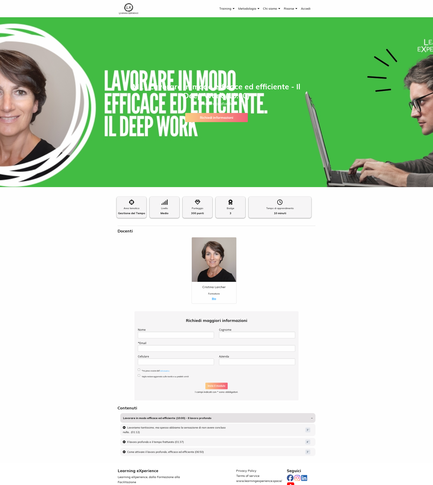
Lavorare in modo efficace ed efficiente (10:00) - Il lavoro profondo (167, 418)
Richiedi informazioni (216, 117)
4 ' (308, 442)
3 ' (308, 429)
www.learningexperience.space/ (259, 481)
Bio (214, 298)
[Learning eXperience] (128, 8)
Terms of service (247, 476)
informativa (164, 371)
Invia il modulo (216, 385)
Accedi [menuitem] (306, 8)
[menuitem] (225, 8)
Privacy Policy (246, 471)
